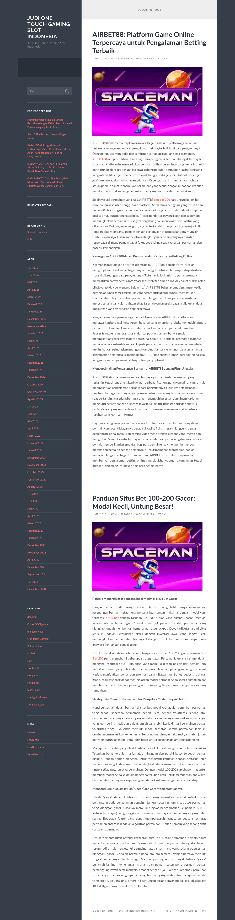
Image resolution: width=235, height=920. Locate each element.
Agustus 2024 (35, 399)
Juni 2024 (33, 413)
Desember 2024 (36, 377)
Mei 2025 (33, 340)
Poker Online (34, 646)
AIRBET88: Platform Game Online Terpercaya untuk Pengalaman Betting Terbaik (149, 42)
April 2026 (33, 289)
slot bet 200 (162, 199)
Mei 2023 (33, 508)
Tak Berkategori (36, 704)
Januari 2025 (34, 369)
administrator (121, 58)
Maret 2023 (34, 523)
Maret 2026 (34, 296)
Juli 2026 (32, 267)
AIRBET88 (99, 159)
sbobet (31, 653)
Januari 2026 (34, 311)
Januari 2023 (34, 537)
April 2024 (33, 428)
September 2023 (36, 479)
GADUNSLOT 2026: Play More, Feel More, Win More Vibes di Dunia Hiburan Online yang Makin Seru (47, 182)
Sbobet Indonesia (37, 232)
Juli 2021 (32, 581)
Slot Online (33, 689)
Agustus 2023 (35, 486)
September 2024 (36, 391)
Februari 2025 (35, 362)
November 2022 (36, 552)
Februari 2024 (35, 443)
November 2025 (36, 326)
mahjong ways (35, 631)
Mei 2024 (33, 420)
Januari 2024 (34, 450)
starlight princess (37, 697)
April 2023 (33, 516)
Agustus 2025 (35, 333)
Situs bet (112, 618)
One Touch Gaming (38, 638)
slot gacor (33, 675)
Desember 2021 (36, 567)
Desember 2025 (36, 318)
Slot (29, 238)
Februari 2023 (35, 530)
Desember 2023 (36, 457)
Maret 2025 (34, 355)
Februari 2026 (35, 304)
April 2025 (33, 347)
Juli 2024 (32, 406)
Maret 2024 (34, 435)
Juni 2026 (33, 274)
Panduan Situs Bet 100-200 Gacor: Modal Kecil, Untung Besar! (143, 502)
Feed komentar (35, 747)
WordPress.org (35, 754)
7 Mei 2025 (99, 58)
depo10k (32, 616)
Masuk (31, 732)
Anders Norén (187, 911)
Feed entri (33, 739)
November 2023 (36, 464)
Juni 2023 (33, 501)
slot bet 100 (34, 668)
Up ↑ (203, 911)
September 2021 (36, 574)
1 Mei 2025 (99, 514)
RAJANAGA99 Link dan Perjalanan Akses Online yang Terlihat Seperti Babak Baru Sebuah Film (47, 167)
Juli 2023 (32, 494)
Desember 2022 (36, 545)
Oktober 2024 (35, 384)
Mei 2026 (33, 282)
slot (29, 660)
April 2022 (33, 559)
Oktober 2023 (35, 472)
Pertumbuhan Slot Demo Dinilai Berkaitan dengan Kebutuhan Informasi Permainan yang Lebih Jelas (49, 123)
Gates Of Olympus (37, 624)
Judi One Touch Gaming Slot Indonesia (128, 911)
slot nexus (33, 682)
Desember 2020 (36, 588)
